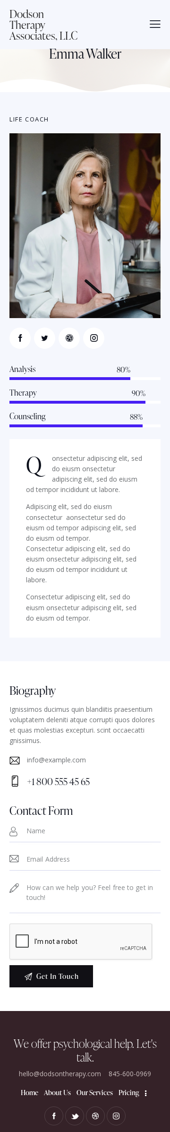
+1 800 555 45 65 (58, 781)
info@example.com (56, 759)
